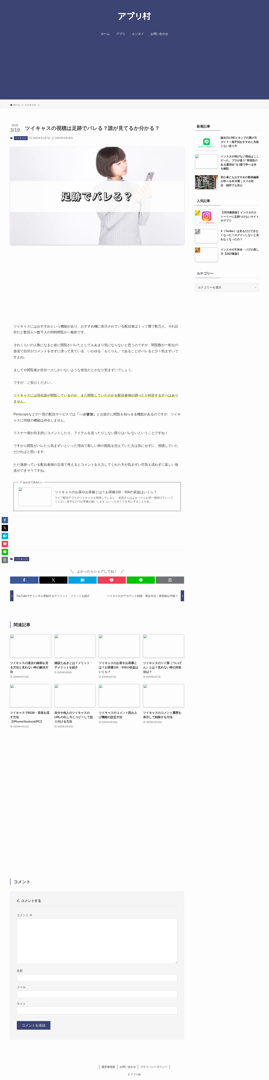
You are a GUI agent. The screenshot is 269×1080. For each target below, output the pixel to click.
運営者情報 (108, 1066)
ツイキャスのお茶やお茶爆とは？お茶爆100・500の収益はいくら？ (106, 492)
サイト (21, 1003)
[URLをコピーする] (170, 580)
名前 (20, 970)
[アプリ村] (134, 16)
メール (21, 987)
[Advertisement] (134, 70)
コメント (24, 915)
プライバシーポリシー (153, 1066)
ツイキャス (20, 138)
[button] (24, 580)
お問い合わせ (128, 1066)
